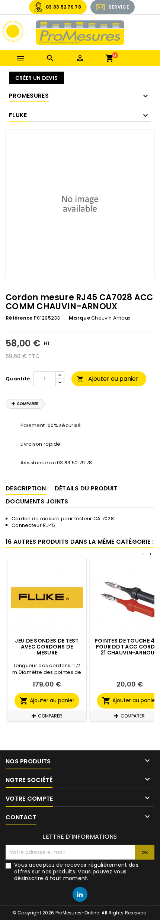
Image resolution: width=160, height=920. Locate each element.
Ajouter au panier (107, 378)
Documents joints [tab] (37, 501)
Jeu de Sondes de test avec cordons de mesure (47, 646)
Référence (19, 318)
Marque (79, 318)
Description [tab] (26, 488)
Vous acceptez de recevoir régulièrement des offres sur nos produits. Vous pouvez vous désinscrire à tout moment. (76, 871)
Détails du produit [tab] (86, 488)
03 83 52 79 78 (63, 7)
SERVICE (119, 7)
